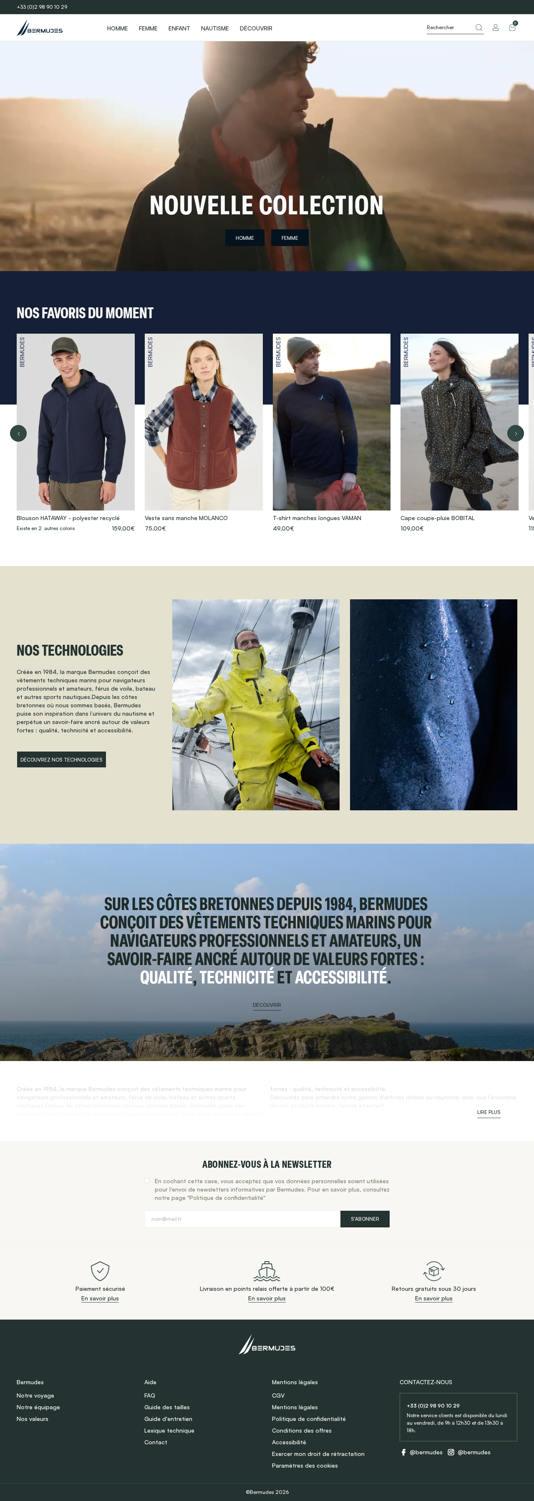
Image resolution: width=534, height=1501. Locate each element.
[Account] (496, 28)
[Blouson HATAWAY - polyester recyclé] (76, 433)
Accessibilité (289, 1442)
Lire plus (489, 1112)
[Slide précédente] (18, 433)
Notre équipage (38, 1406)
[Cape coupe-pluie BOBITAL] (459, 433)
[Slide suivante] (515, 433)
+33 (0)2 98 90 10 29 (42, 7)
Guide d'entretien (168, 1418)
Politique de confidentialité (309, 1418)
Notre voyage (35, 1395)
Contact (155, 1442)
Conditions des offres (302, 1430)
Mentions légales (295, 1406)
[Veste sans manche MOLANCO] (204, 433)
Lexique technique (169, 1430)
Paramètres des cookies (305, 1465)
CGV (278, 1395)
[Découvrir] (267, 952)
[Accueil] (54, 27)
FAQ (149, 1395)
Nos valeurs (32, 1418)
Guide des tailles (167, 1406)
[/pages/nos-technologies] (256, 704)
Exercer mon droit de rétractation (318, 1453)
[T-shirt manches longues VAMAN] (332, 433)
